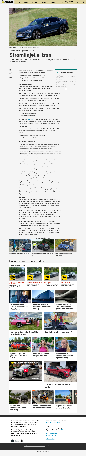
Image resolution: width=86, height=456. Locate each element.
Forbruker (44, 2)
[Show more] (66, 89)
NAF (62, 430)
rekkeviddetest (31, 261)
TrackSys (30, 119)
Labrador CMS (41, 446)
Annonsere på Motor (51, 435)
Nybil (18, 2)
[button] (12, 277)
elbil (38, 261)
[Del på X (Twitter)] (10, 73)
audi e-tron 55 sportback (17, 261)
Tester (26, 2)
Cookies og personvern (30, 446)
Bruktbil (34, 2)
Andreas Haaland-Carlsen (53, 422)
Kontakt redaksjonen (51, 433)
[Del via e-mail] (10, 77)
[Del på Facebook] (10, 70)
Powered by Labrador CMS (43, 451)
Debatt (53, 2)
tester (43, 261)
